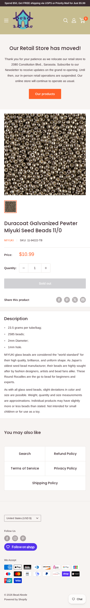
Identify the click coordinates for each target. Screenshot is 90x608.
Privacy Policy (65, 468)
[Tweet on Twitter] (75, 300)
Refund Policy (65, 453)
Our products (45, 94)
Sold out (45, 283)
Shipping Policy (45, 483)
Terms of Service (25, 468)
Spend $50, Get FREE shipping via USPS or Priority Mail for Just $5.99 (45, 3)
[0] (82, 20)
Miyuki (9, 240)
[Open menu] (6, 20)
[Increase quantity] (45, 268)
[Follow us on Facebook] (7, 538)
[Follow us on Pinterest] (23, 538)
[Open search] (65, 20)
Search (25, 453)
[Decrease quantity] (23, 268)
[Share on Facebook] (59, 300)
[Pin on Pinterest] (67, 300)
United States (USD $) (19, 518)
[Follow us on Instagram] (15, 538)
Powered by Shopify (15, 599)
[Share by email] (83, 300)
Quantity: (10, 268)
